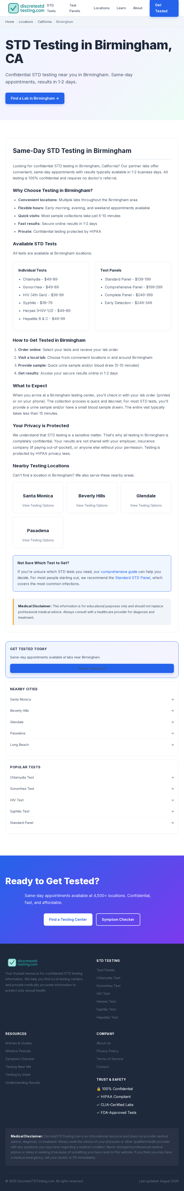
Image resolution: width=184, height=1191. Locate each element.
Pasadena (92, 733)
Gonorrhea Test (92, 788)
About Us (103, 1043)
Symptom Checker (118, 919)
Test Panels (74, 8)
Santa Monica (92, 699)
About (137, 8)
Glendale (92, 722)
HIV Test (92, 800)
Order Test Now (92, 668)
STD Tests (51, 8)
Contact (102, 1067)
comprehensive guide (119, 571)
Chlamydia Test (92, 777)
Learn (121, 8)
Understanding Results (22, 1082)
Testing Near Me (18, 1067)
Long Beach (92, 744)
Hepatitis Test (107, 1017)
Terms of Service (109, 1059)
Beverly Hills (92, 710)
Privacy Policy (107, 1051)
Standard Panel (92, 823)
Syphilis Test (92, 811)
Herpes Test (106, 1001)
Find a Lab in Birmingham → (35, 98)
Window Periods (18, 1051)
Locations (102, 8)
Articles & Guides (18, 1043)
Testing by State (18, 1074)
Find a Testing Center (68, 919)
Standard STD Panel (132, 577)
